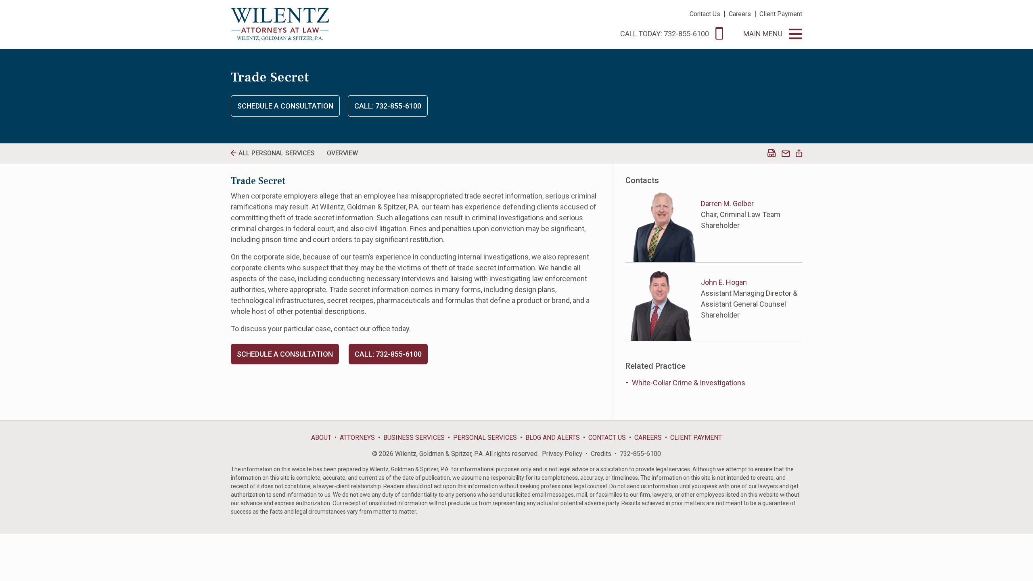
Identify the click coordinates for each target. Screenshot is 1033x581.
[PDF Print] (771, 153)
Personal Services (485, 437)
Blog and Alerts (552, 437)
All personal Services (276, 153)
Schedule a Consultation (285, 106)
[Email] (786, 153)
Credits (601, 454)
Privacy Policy (562, 454)
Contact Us (705, 14)
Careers (740, 14)
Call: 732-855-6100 (387, 106)
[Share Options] (799, 153)
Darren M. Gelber (727, 203)
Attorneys (357, 437)
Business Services (414, 437)
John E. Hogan (724, 282)
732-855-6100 (640, 454)
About (321, 437)
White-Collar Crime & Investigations (688, 382)
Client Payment (780, 14)
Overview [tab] (342, 153)
